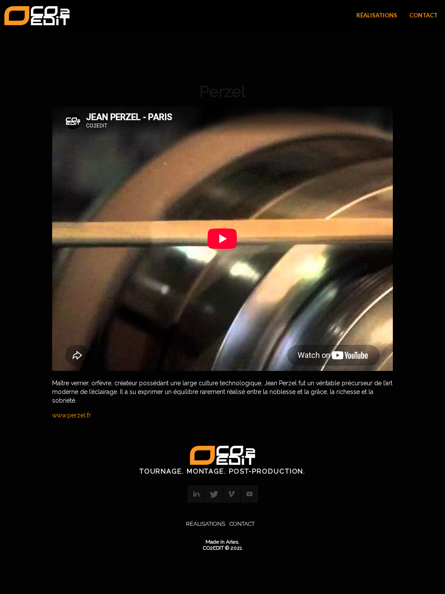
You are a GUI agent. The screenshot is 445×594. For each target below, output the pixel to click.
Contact (242, 524)
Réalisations (205, 524)
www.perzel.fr (71, 415)
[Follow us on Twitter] (213, 494)
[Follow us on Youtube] (249, 494)
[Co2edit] (37, 16)
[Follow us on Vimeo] (231, 494)
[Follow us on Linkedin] (196, 494)
